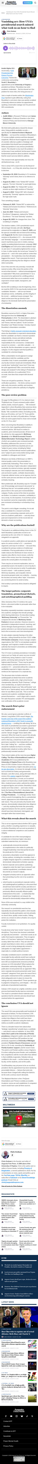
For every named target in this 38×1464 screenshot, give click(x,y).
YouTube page (9, 1175)
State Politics (7, 1329)
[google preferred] (9, 38)
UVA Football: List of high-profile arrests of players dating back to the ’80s (13, 1387)
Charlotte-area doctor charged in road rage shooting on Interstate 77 (9, 1229)
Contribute (27, 2)
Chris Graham (8, 1207)
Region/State (6, 19)
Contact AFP (7, 1421)
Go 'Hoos (5, 1372)
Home (3, 13)
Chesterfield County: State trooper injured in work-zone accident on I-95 (14, 1365)
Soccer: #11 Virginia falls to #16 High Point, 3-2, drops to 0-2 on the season (14, 1375)
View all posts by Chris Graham (11, 1186)
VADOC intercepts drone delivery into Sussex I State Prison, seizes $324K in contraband (12, 1355)
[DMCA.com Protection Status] (19, 1459)
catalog (12, 776)
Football (5, 1383)
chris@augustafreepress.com (12, 1182)
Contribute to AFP (9, 1431)
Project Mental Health (10, 1441)
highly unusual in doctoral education (23, 331)
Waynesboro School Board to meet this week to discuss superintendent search (13, 1344)
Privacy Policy (8, 1446)
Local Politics (6, 1340)
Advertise (6, 1426)
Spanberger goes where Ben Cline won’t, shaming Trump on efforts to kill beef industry (13, 1398)
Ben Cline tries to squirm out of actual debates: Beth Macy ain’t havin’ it (18, 1332)
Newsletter (7, 1436)
